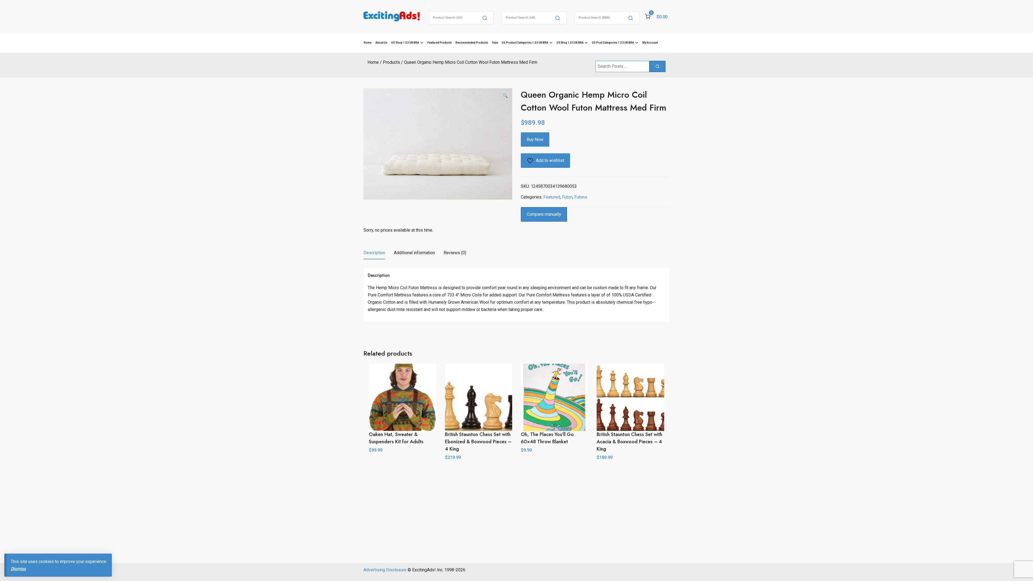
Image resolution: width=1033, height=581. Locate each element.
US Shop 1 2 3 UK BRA (405, 42)
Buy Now (535, 139)
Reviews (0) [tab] (455, 252)
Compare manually (544, 214)
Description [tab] (374, 252)
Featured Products (439, 42)
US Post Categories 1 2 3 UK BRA (613, 42)
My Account (650, 42)
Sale (495, 42)
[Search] (484, 18)
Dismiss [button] (18, 568)
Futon (567, 197)
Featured (551, 197)
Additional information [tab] (414, 252)
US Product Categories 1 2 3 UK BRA (525, 42)
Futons (580, 197)
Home (368, 42)
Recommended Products (471, 42)
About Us (381, 42)
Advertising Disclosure (384, 569)
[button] (505, 96)
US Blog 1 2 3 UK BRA (570, 42)
